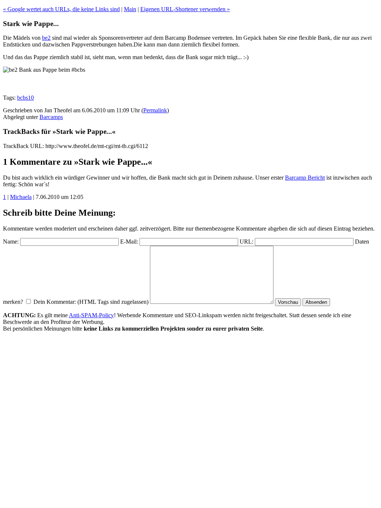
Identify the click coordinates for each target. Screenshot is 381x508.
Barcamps (51, 117)
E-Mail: (129, 241)
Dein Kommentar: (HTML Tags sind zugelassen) (90, 302)
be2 (46, 38)
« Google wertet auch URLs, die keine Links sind (61, 9)
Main (130, 9)
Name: (11, 241)
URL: (246, 241)
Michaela (21, 197)
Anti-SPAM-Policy (91, 315)
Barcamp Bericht (305, 177)
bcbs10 (25, 97)
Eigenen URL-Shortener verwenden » (185, 9)
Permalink (155, 110)
